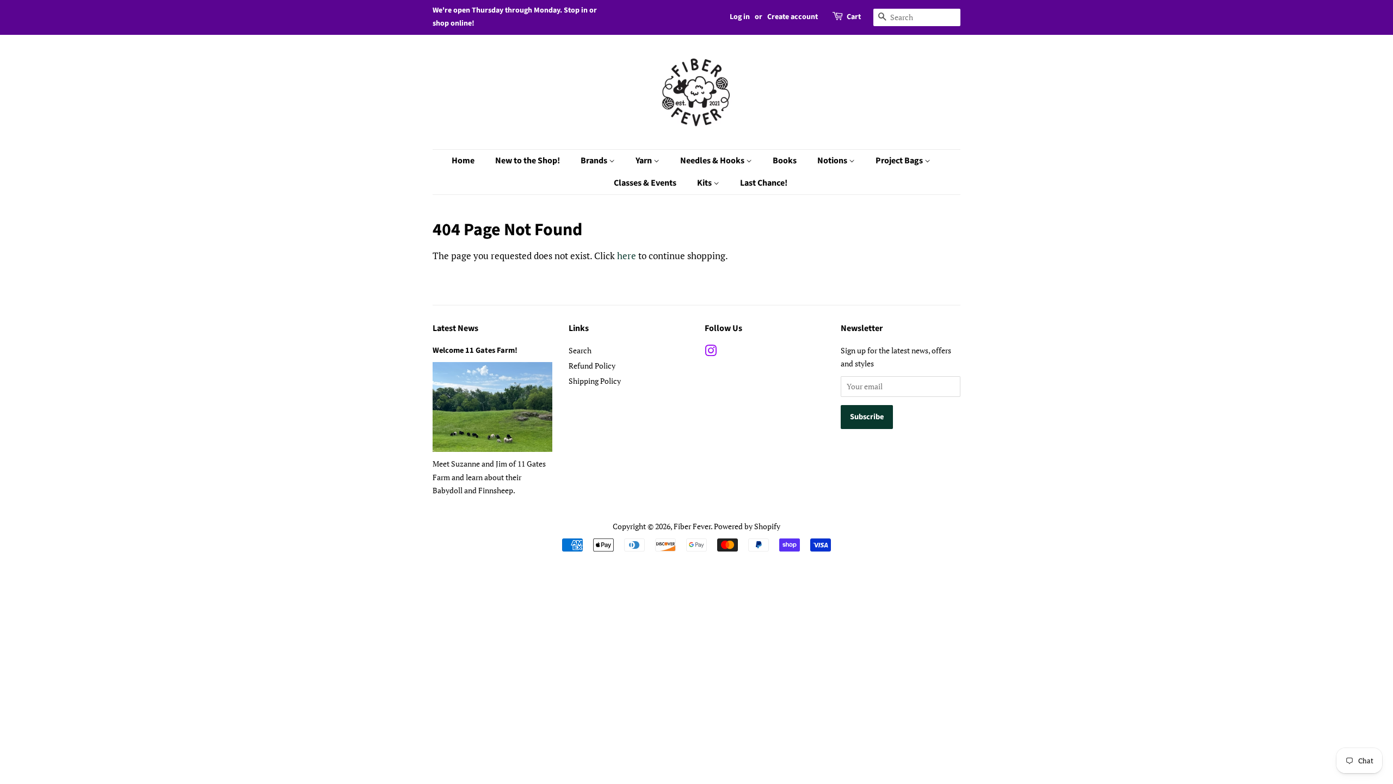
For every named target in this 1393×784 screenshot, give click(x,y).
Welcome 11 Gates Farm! (475, 350)
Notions (833, 161)
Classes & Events (645, 183)
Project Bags (900, 161)
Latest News (455, 328)
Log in (740, 16)
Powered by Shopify (747, 526)
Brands (595, 161)
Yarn (645, 161)
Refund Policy (592, 365)
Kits (705, 183)
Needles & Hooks (713, 161)
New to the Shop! (527, 161)
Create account (792, 16)
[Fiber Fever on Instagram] (711, 352)
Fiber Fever (692, 526)
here (626, 255)
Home (463, 161)
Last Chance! (763, 183)
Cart (854, 16)
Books (785, 161)
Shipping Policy (595, 381)
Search (580, 350)
